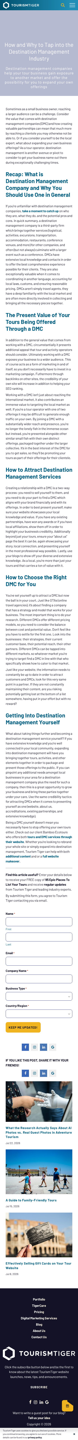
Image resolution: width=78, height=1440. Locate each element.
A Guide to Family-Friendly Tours (31, 1200)
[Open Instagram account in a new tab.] (35, 1401)
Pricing (39, 1312)
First (8, 929)
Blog (39, 1324)
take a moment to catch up (40, 211)
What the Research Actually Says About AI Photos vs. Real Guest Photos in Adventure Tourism (39, 1132)
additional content (18, 856)
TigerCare (39, 1305)
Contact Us (39, 1337)
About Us (39, 1330)
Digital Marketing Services (39, 1318)
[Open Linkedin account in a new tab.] (41, 1401)
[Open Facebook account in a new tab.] (30, 1401)
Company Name (17, 970)
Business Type (16, 988)
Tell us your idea (39, 1418)
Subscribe (39, 1387)
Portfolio (39, 1299)
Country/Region (17, 1005)
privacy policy (35, 1437)
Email (10, 953)
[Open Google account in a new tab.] (47, 1401)
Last (8, 944)
